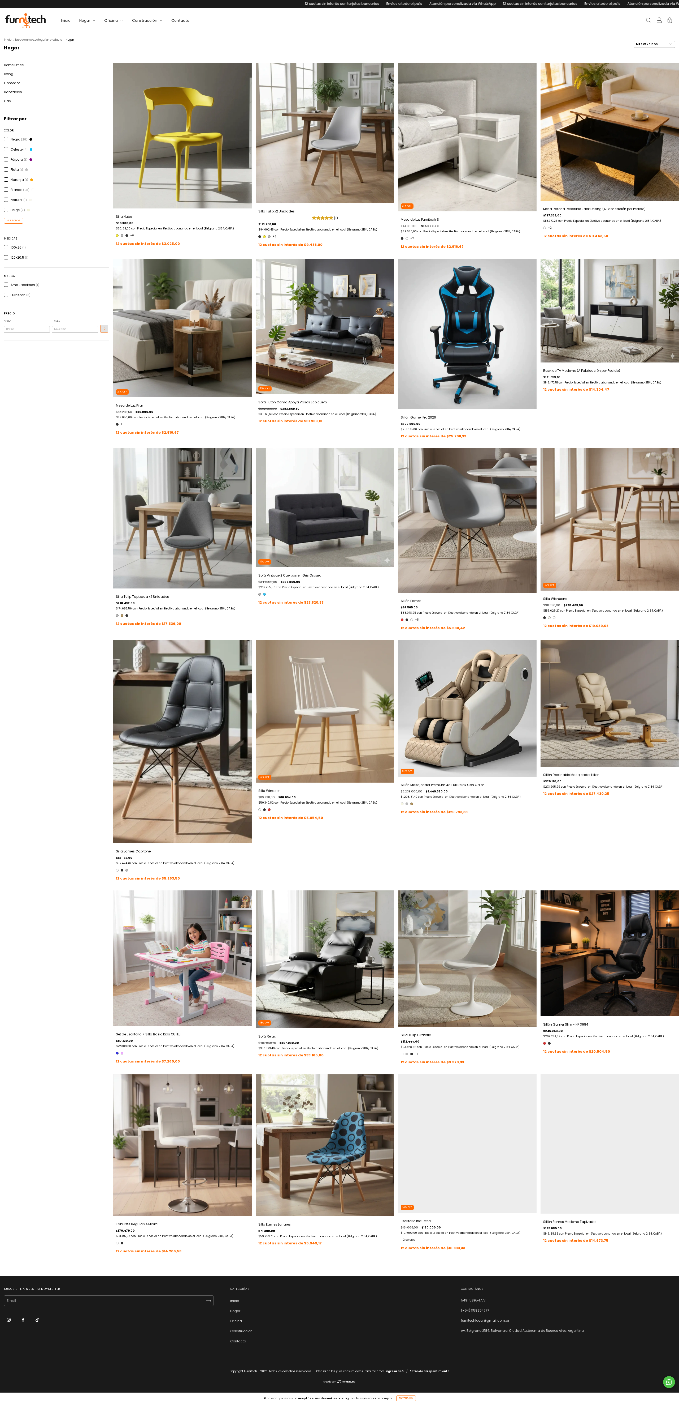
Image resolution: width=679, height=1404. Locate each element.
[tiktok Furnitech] (37, 1320)
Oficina (111, 20)
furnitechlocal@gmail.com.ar (485, 1320)
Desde (7, 321)
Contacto (180, 20)
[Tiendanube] (339, 1382)
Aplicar (104, 329)
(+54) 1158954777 (475, 1310)
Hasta (56, 321)
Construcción (145, 20)
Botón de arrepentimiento (429, 1371)
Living (8, 74)
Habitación (13, 92)
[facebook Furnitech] (23, 1320)
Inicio (66, 20)
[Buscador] (648, 21)
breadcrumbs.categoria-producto (38, 40)
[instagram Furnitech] (9, 1320)
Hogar (85, 20)
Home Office (14, 65)
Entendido (406, 1398)
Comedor (12, 83)
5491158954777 (473, 1300)
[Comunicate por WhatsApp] (669, 1382)
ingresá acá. (394, 1371)
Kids (7, 101)
